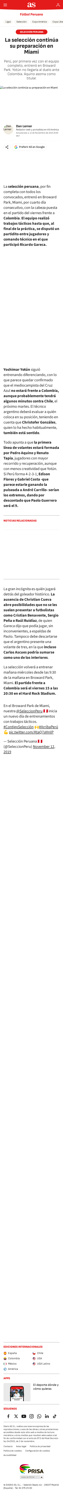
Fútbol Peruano (31, 14)
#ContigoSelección (19, 727)
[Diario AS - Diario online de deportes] (31, 5)
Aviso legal (21, 1446)
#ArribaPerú (48, 727)
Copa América (39, 21)
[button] (7, 147)
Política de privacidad (40, 1446)
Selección (21, 21)
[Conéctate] (58, 5)
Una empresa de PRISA (31, 1469)
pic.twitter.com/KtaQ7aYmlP (31, 732)
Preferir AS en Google (32, 147)
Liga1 (8, 21)
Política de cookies (13, 1450)
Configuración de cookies (37, 1450)
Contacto (8, 1446)
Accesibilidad (10, 1455)
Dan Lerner (24, 126)
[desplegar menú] (5, 4)
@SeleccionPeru (29, 711)
